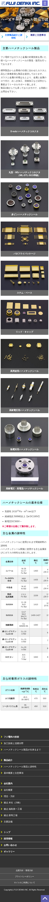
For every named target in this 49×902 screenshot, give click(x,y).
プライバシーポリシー (24, 876)
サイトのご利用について (24, 882)
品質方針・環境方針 (24, 870)
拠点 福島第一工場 (13, 809)
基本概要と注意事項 (13, 773)
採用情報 (8, 838)
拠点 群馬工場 (10, 815)
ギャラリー (9, 851)
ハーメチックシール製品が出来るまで (22, 749)
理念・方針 (9, 796)
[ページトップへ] (45, 898)
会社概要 (8, 790)
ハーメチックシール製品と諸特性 (20, 766)
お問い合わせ (10, 845)
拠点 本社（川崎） (13, 802)
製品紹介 (8, 760)
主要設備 (8, 821)
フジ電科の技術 (11, 737)
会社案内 (8, 783)
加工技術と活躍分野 (13, 743)
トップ (7, 832)
